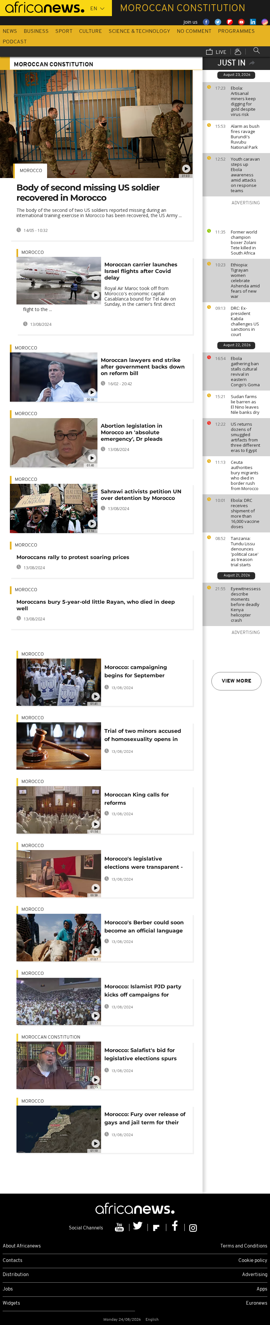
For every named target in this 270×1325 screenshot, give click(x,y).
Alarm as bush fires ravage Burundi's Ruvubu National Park (245, 137)
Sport (63, 31)
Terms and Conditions (243, 1246)
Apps (261, 1289)
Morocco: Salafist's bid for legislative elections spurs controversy (140, 1055)
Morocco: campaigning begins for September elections (135, 672)
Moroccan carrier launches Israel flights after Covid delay (140, 271)
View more (236, 681)
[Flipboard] (157, 1227)
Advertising (254, 1274)
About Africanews (22, 1246)
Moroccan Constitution (50, 1037)
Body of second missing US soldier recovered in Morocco (87, 192)
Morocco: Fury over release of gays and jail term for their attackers (144, 1119)
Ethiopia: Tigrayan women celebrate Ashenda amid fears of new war (245, 280)
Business (36, 31)
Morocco (31, 170)
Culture (90, 31)
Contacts (12, 1260)
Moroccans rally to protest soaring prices (72, 557)
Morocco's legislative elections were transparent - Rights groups (143, 864)
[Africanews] (42, 6)
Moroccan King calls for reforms (136, 799)
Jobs (8, 1289)
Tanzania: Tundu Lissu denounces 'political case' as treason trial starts (244, 551)
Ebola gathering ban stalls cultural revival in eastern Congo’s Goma (245, 371)
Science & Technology (139, 31)
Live (220, 52)
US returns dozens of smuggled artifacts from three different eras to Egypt (245, 437)
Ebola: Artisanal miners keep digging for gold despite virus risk (243, 101)
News (10, 31)
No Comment (194, 31)
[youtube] (120, 1227)
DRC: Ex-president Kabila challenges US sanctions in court (245, 321)
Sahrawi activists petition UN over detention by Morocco (141, 494)
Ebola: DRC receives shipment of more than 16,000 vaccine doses (245, 513)
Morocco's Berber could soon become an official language (144, 926)
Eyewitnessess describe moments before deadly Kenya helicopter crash (246, 604)
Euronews (256, 1303)
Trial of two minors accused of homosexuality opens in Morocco (142, 736)
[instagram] (193, 1227)
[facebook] (175, 1227)
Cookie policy (252, 1260)
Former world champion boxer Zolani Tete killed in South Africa (244, 242)
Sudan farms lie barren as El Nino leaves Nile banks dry (245, 404)
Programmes (236, 31)
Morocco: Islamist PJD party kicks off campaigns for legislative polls (142, 991)
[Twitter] (138, 1227)
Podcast (15, 42)
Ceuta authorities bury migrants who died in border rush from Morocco (244, 475)
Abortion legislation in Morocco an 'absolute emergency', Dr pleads (132, 432)
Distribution (16, 1274)
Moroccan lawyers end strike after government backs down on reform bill (143, 366)
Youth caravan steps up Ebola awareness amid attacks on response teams (245, 174)
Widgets (11, 1303)
